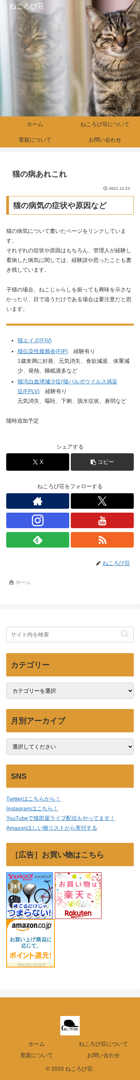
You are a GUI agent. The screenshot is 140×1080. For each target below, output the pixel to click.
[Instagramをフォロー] (37, 520)
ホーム (36, 1044)
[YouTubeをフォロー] (102, 520)
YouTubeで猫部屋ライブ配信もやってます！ (60, 818)
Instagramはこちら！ (32, 808)
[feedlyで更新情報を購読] (37, 540)
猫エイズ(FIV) (35, 340)
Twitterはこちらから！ (33, 799)
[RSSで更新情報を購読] (102, 540)
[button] (102, 462)
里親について (36, 1055)
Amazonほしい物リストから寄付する (51, 828)
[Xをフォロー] (102, 501)
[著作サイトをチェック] (37, 501)
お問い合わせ (103, 1055)
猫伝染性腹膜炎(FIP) (43, 351)
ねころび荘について (103, 1044)
